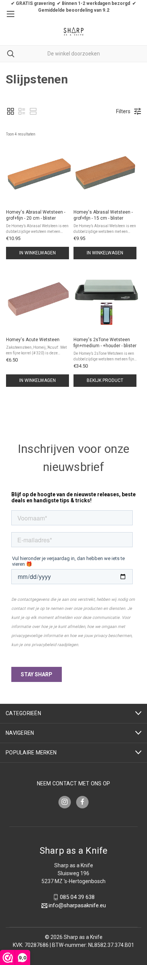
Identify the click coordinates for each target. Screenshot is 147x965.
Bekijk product (105, 380)
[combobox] (73, 53)
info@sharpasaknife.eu (77, 905)
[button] (10, 111)
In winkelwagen (37, 252)
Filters (123, 111)
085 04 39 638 (77, 897)
